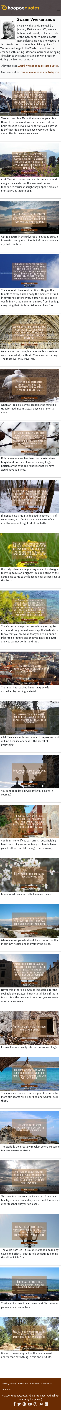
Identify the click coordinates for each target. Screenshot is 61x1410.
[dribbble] (35, 1404)
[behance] (41, 1404)
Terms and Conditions (28, 1383)
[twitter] (19, 1404)
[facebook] (14, 1404)
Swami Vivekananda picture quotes (38, 65)
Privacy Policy (9, 1383)
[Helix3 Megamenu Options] (58, 10)
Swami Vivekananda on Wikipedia (40, 72)
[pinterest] (24, 1404)
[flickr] (46, 1404)
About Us (6, 1389)
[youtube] (30, 1404)
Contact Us (46, 1383)
